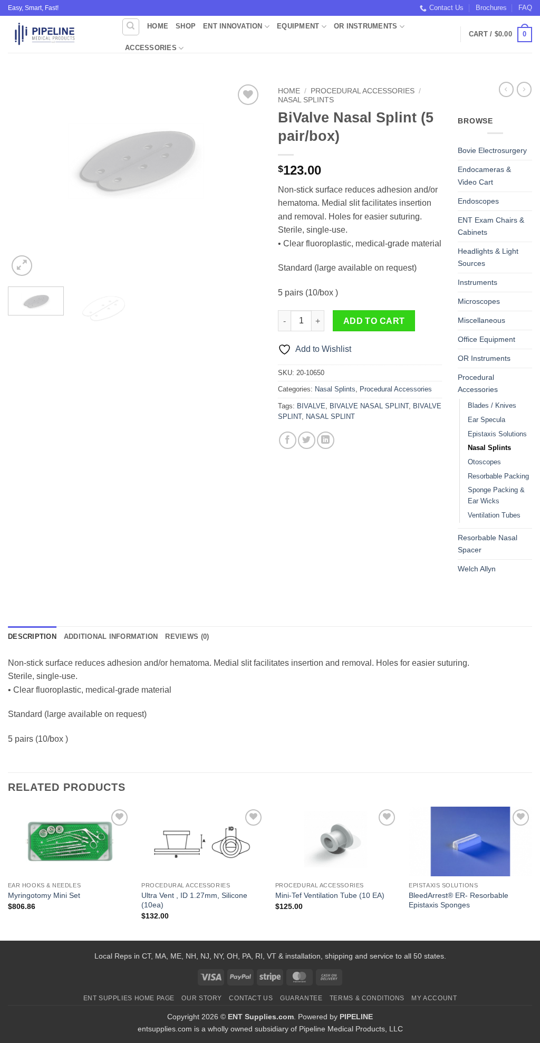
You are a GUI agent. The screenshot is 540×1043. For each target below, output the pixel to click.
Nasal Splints (306, 100)
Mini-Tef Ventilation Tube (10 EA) (329, 895)
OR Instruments (366, 26)
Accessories (151, 48)
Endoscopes (478, 201)
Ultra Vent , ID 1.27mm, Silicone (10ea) (194, 900)
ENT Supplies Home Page (129, 998)
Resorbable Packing (498, 476)
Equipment (298, 26)
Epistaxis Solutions (497, 434)
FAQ (525, 8)
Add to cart (374, 321)
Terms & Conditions (367, 998)
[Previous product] (524, 89)
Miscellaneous (481, 320)
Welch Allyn (477, 568)
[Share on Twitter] (306, 440)
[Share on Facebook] (287, 440)
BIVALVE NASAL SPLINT (369, 406)
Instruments (477, 282)
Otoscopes (484, 462)
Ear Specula (486, 420)
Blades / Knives (492, 405)
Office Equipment (486, 339)
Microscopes (479, 301)
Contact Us (446, 8)
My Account (434, 998)
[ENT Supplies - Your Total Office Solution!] (56, 34)
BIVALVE (311, 406)
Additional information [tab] (111, 636)
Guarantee (301, 998)
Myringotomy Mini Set (44, 895)
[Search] (130, 26)
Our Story (201, 998)
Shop (186, 26)
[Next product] (506, 89)
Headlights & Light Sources (488, 257)
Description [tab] (32, 636)
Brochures (491, 8)
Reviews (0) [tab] (187, 636)
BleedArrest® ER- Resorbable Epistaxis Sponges (458, 900)
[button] (500, 35)
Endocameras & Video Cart (484, 175)
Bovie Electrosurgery (492, 150)
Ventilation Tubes (494, 515)
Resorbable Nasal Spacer (487, 543)
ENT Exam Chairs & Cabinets (491, 226)
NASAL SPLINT (330, 416)
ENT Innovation (233, 26)
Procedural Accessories (362, 91)
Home (157, 26)
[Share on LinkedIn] (325, 440)
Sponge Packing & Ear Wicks (496, 495)
